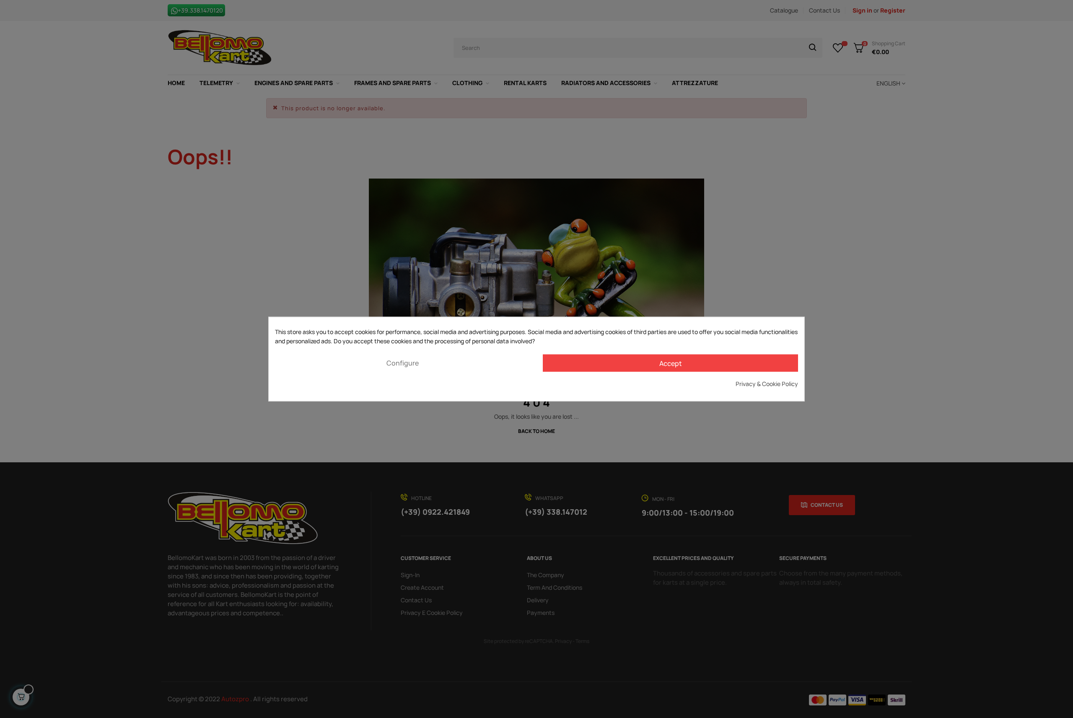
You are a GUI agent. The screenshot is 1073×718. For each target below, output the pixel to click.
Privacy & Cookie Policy (767, 384)
